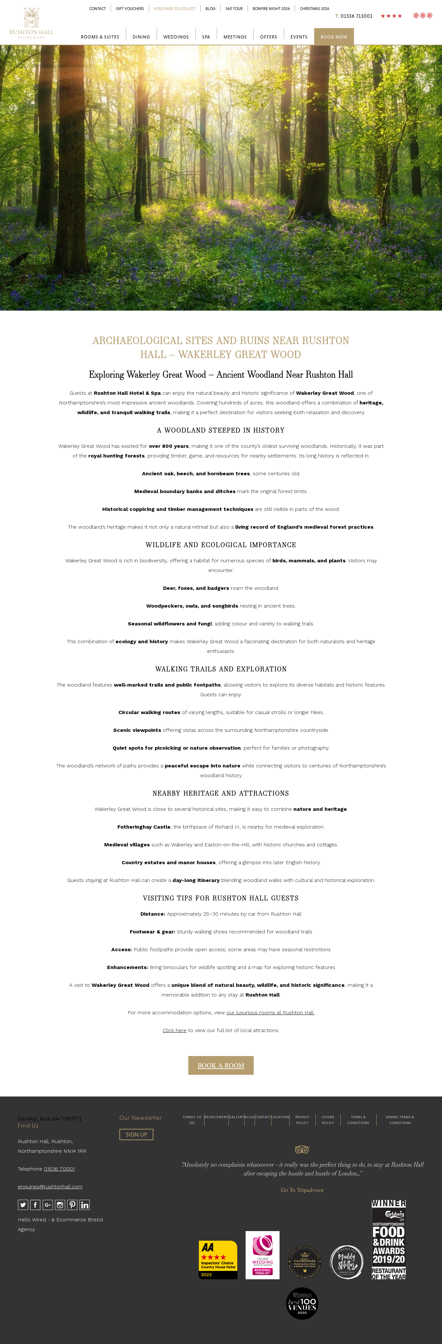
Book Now (334, 36)
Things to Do (192, 1120)
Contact (97, 8)
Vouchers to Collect (174, 8)
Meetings (235, 36)
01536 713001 (357, 16)
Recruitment (216, 1117)
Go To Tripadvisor (302, 1190)
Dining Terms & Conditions (400, 1120)
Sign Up (136, 1134)
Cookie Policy (328, 1120)
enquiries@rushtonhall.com (50, 1187)
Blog (210, 8)
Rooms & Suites (100, 36)
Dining (141, 36)
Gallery (236, 1117)
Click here (174, 1030)
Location (280, 1117)
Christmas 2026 (314, 8)
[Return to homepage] (31, 39)
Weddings (176, 36)
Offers (268, 36)
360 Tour (234, 8)
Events (299, 36)
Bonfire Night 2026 (271, 8)
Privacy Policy (302, 1120)
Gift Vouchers (130, 8)
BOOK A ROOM (221, 1065)
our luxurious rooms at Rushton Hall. (271, 1012)
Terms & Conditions (358, 1120)
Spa (206, 36)
